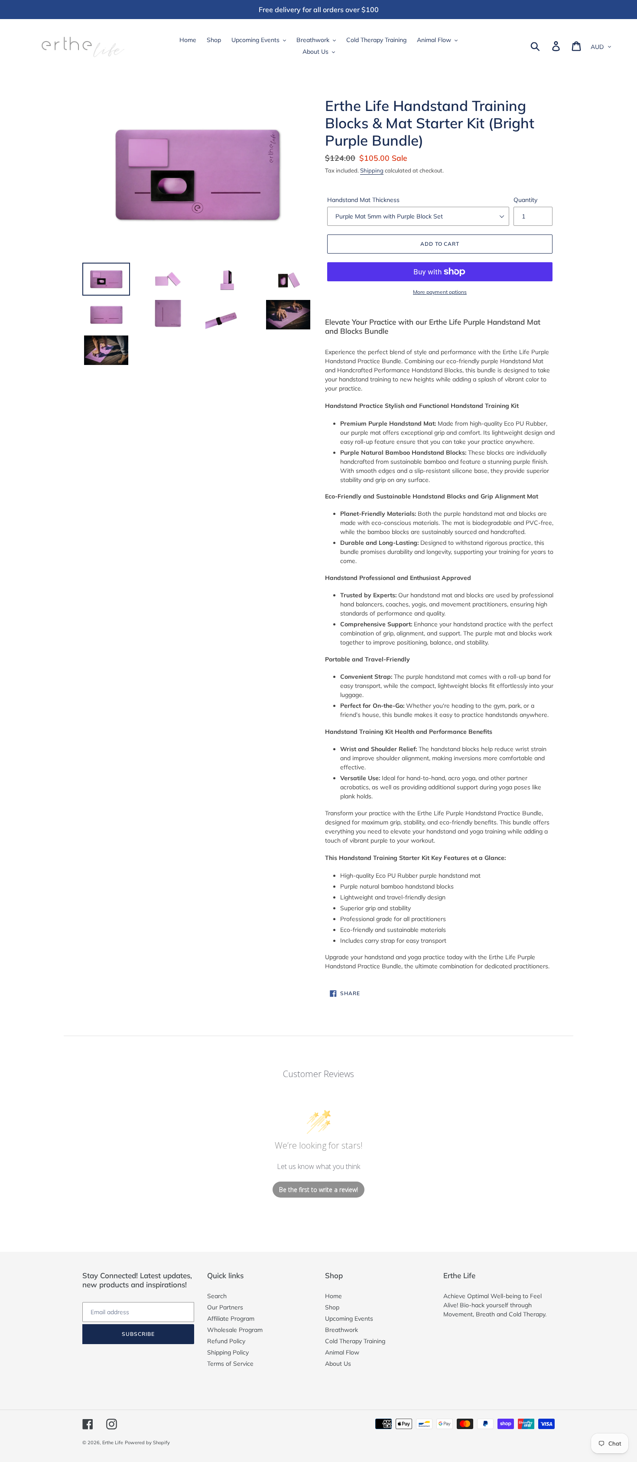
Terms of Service (230, 1364)
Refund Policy (226, 1341)
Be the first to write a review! (318, 1189)
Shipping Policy (228, 1352)
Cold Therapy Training (355, 1341)
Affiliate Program (230, 1318)
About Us (338, 1364)
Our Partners (225, 1307)
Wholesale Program (235, 1330)
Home (333, 1296)
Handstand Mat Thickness (363, 200)
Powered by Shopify (147, 1442)
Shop (332, 1307)
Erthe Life (112, 1442)
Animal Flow (342, 1352)
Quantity (525, 200)
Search (217, 1296)
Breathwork (341, 1330)
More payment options (440, 292)
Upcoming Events (349, 1318)
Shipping (372, 170)
